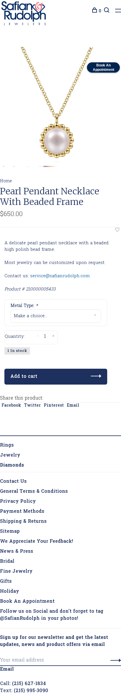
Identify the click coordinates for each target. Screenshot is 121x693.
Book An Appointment (27, 593)
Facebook (11, 398)
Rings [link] (7, 437)
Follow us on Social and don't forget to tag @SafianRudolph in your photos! (51, 607)
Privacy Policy (18, 493)
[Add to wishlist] (117, 232)
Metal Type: (24, 307)
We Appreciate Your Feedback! (36, 533)
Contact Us (13, 473)
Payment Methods (22, 503)
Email (73, 398)
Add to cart (23, 368)
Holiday (9, 583)
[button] (114, 652)
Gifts (6, 573)
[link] (12, 457)
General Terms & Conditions (34, 483)
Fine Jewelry (16, 563)
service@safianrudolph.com (60, 277)
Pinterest (54, 398)
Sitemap (10, 523)
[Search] (106, 11)
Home (6, 183)
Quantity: (15, 338)
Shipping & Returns (23, 513)
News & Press (16, 543)
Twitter (32, 398)
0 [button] (100, 11)
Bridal (7, 553)
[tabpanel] (57, 106)
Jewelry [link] (10, 447)
